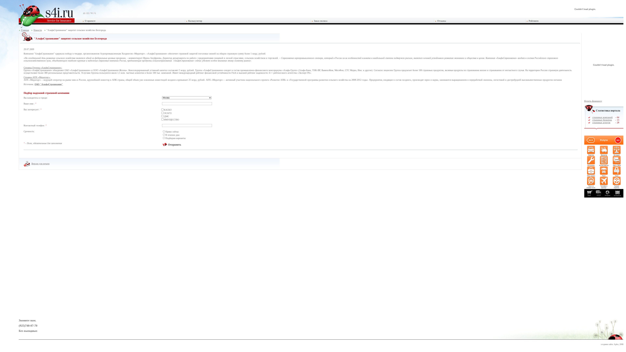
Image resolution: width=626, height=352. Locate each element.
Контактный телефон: (34, 125)
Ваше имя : (29, 104)
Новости (38, 30)
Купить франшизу (593, 101)
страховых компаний (602, 117)
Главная (25, 30)
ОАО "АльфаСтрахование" (49, 84)
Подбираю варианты (175, 138)
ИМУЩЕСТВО (171, 119)
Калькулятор (195, 21)
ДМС (166, 116)
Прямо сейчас (172, 132)
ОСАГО (167, 113)
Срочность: (29, 131)
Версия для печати (40, 163)
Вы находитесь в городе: (36, 98)
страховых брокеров (602, 120)
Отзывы (441, 21)
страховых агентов (601, 122)
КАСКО (167, 110)
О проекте (90, 21)
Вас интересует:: (32, 109)
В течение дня (172, 135)
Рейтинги (533, 21)
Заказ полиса (320, 21)
